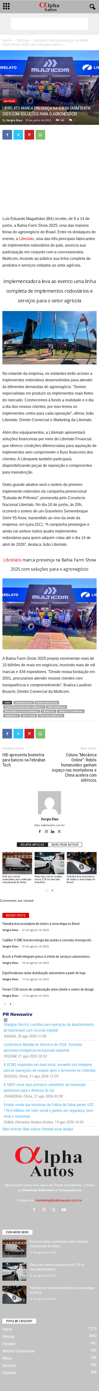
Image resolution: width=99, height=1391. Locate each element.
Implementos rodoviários (21, 711)
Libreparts (11, 715)
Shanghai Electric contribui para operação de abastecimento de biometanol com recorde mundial (49, 1027)
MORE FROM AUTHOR (65, 844)
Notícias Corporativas (18, 1351)
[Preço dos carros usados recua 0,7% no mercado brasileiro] (49, 863)
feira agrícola (56, 707)
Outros (7, 1329)
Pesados (9, 1343)
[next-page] (52, 890)
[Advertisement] (49, 24)
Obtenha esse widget (57, 1129)
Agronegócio (23, 702)
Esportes (9, 1372)
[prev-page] (46, 890)
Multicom (28, 715)
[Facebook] (7, 135)
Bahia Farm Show (46, 702)
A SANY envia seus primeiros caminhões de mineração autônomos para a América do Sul (45, 1087)
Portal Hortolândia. (68, 1185)
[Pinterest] (29, 135)
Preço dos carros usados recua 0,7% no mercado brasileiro (48, 879)
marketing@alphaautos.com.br (58, 1200)
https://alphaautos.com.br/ (49, 825)
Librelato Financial (71, 711)
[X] (18, 135)
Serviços (9, 1365)
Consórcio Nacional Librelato (24, 707)
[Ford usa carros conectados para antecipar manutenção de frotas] (17, 863)
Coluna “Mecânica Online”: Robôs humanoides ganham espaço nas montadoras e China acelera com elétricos (74, 767)
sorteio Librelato (50, 715)
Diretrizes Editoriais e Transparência (51, 1190)
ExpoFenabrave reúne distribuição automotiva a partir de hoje (44, 973)
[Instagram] (46, 832)
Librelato (26, 239)
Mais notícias (12, 1129)
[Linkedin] (53, 832)
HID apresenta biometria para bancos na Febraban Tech (23, 759)
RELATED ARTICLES (32, 844)
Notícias (23, 40)
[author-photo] (49, 802)
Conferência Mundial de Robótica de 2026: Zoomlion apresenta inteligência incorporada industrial (43, 1047)
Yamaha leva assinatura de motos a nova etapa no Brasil (81, 879)
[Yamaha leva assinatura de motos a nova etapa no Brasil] (82, 863)
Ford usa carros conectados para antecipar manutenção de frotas (16, 879)
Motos (7, 1358)
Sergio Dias (14, 120)
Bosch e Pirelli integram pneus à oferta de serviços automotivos (46, 956)
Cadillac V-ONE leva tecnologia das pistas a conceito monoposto (46, 940)
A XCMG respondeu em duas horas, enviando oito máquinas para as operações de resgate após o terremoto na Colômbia (49, 1067)
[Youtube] (64, 1210)
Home (7, 40)
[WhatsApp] (40, 135)
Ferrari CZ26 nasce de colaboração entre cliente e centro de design (48, 989)
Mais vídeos (32, 1129)
